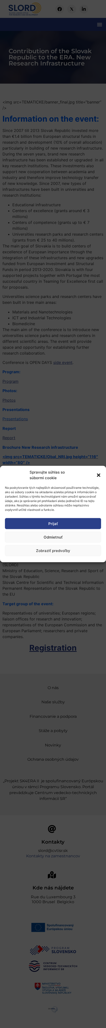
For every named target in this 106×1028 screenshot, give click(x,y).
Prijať (53, 523)
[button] (98, 475)
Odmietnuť (53, 537)
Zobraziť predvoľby (53, 550)
